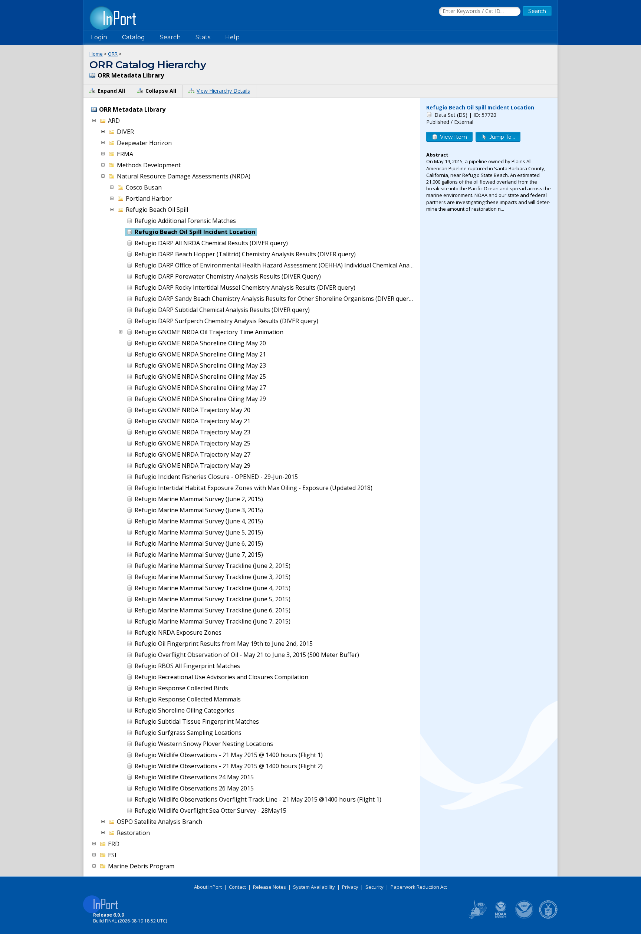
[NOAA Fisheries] (500, 917)
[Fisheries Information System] (477, 917)
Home (96, 53)
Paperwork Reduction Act (419, 887)
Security (374, 887)
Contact (237, 887)
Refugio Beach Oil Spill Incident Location (480, 107)
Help (232, 37)
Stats (202, 37)
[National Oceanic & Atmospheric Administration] (524, 917)
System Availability (314, 887)
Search (170, 37)
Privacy (350, 887)
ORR (113, 53)
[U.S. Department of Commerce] (548, 917)
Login (99, 37)
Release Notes (269, 887)
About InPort (208, 887)
